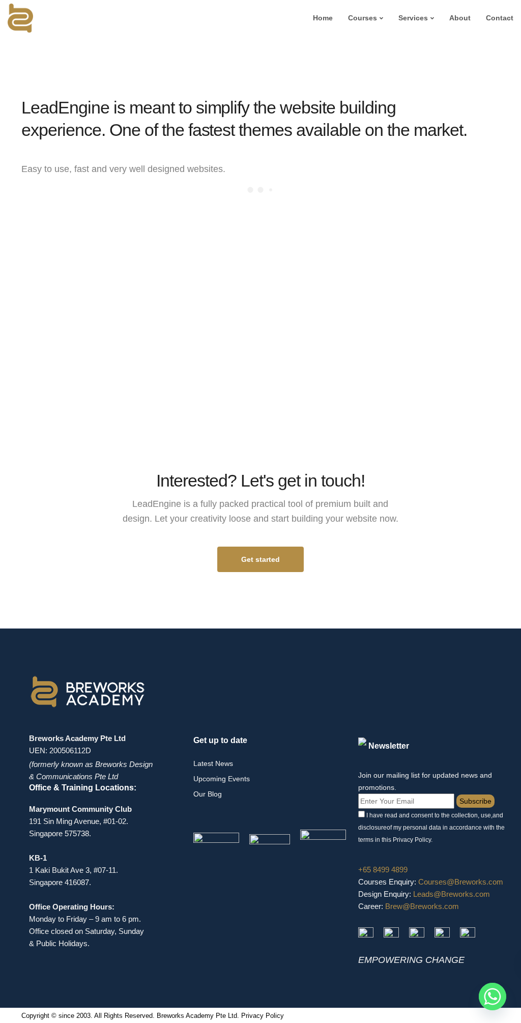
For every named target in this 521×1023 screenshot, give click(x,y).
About (460, 18)
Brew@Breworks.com (422, 906)
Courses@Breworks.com (460, 881)
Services (413, 18)
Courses (362, 18)
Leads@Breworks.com (451, 894)
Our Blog (207, 794)
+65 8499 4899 (383, 869)
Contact (499, 18)
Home (323, 18)
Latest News (213, 763)
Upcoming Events (221, 779)
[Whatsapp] (492, 996)
